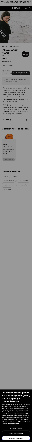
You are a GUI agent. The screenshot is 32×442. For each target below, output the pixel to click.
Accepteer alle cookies (16, 438)
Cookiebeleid (15, 423)
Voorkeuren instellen (16, 428)
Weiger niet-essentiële (16, 433)
